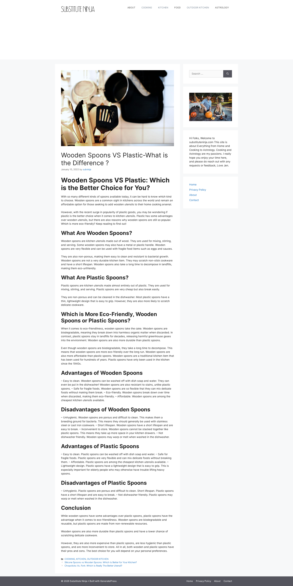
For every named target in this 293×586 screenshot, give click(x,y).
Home (193, 184)
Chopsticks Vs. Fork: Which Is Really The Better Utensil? (93, 565)
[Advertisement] (146, 38)
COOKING (146, 7)
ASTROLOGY (222, 7)
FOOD (177, 7)
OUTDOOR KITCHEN (198, 7)
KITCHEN (163, 7)
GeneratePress (108, 581)
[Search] (227, 73)
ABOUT (131, 7)
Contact (194, 200)
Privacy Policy (197, 189)
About (193, 194)
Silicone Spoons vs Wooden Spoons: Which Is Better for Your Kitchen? (101, 562)
